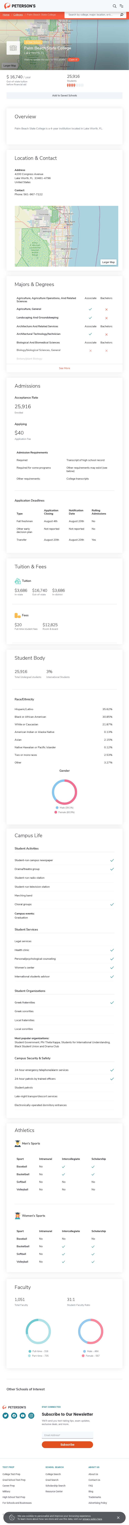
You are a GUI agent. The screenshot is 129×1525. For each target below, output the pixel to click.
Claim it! (73, 59)
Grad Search (52, 1480)
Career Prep (9, 1485)
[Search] (114, 6)
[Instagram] (31, 1416)
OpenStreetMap (106, 21)
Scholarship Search (56, 1485)
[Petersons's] (20, 6)
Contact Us (94, 1480)
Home (6, 14)
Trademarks (95, 1497)
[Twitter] (6, 1416)
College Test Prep (11, 1474)
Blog (91, 1491)
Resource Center (54, 1491)
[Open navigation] (121, 6)
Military (6, 1491)
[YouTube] (23, 1416)
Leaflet (89, 21)
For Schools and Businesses (17, 1503)
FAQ (91, 1485)
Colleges (18, 14)
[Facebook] (14, 1416)
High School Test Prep (14, 1497)
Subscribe (67, 1444)
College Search (53, 1474)
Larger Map (10, 65)
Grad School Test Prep (14, 1480)
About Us (93, 1474)
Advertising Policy (98, 1503)
